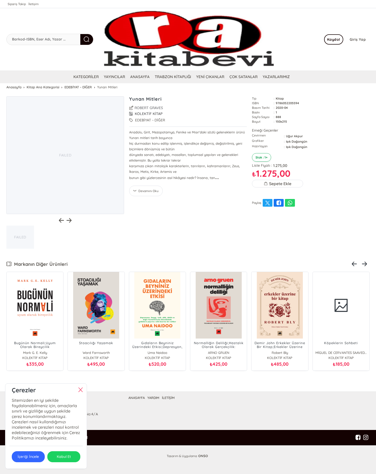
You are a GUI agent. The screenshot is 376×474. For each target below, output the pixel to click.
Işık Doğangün (296, 141)
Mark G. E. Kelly (35, 353)
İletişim (33, 4)
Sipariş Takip (17, 4)
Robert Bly (280, 353)
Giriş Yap (358, 39)
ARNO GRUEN (218, 353)
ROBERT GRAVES (149, 108)
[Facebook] (358, 438)
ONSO (203, 456)
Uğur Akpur (294, 136)
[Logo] (188, 39)
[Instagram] (366, 438)
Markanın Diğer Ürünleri (40, 264)
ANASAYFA (140, 76)
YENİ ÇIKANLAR (210, 76)
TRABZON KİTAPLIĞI (173, 76)
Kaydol (333, 39)
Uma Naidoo (157, 353)
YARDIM (153, 398)
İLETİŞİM (168, 398)
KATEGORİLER (86, 76)
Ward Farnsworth (96, 353)
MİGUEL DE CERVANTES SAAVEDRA (341, 353)
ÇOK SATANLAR (243, 76)
